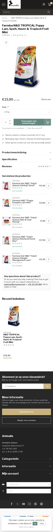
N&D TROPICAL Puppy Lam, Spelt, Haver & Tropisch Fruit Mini (12, 338)
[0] (49, 4)
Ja (35, 523)
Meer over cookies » (27, 527)
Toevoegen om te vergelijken (13, 128)
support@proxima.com (14, 284)
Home (4, 18)
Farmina (6, 35)
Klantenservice (26, 412)
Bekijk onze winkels (26, 420)
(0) (25, 35)
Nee (42, 523)
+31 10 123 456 (35, 284)
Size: (5, 107)
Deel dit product (33, 128)
